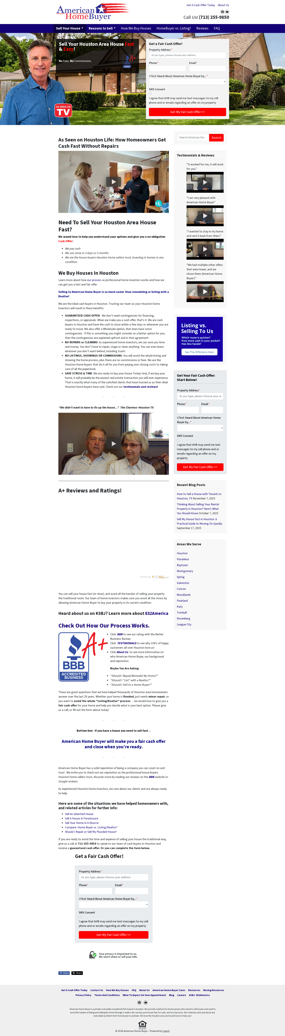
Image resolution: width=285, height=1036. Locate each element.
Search (216, 137)
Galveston (183, 583)
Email (193, 63)
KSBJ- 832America (199, 995)
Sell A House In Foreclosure (81, 818)
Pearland (182, 601)
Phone (153, 63)
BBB (120, 634)
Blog (171, 995)
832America (156, 613)
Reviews (202, 28)
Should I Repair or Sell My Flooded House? (91, 832)
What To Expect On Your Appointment (144, 995)
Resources (194, 990)
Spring (181, 577)
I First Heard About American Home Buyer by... (178, 76)
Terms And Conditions (107, 995)
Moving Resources (213, 990)
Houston (182, 553)
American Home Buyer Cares (169, 990)
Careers (181, 995)
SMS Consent (157, 89)
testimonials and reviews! (140, 387)
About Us (223, 5)
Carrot (166, 1031)
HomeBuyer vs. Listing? (174, 28)
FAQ (217, 28)
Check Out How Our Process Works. (104, 625)
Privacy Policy (83, 995)
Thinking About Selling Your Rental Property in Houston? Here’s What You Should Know (198, 508)
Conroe (181, 589)
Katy (180, 607)
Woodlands (184, 595)
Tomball (182, 613)
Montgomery (185, 571)
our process (94, 280)
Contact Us (96, 990)
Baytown (182, 565)
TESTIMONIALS (127, 643)
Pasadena (183, 559)
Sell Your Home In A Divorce (82, 823)
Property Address (160, 50)
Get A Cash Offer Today (201, 5)
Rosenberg (183, 618)
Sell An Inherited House (79, 814)
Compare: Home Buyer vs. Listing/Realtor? (91, 827)
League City (184, 624)
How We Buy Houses (136, 28)
